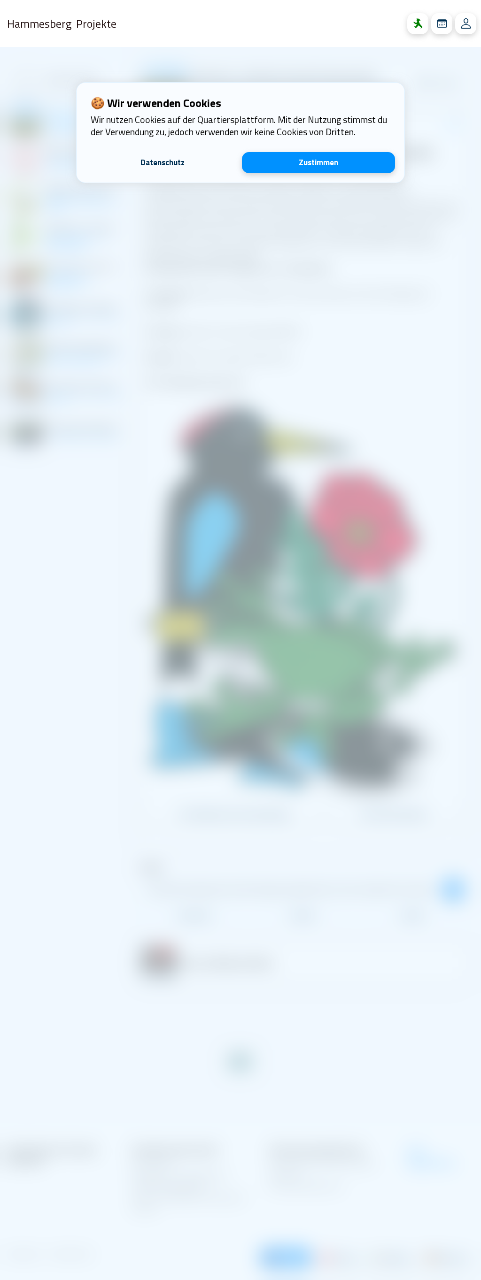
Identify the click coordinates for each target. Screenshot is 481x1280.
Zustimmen (318, 162)
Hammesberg (39, 23)
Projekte (96, 23)
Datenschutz (162, 162)
